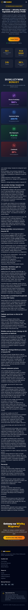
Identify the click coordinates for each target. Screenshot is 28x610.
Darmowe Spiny (4, 565)
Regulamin (3, 578)
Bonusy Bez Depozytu (6, 563)
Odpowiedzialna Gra (5, 574)
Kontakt (2, 572)
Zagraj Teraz (14, 39)
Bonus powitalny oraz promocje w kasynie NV (12, 171)
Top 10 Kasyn (4, 561)
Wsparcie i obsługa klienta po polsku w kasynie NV (13, 182)
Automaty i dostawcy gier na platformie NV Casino (13, 172)
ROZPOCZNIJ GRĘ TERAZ (14, 538)
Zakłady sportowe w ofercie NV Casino (10, 177)
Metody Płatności (4, 566)
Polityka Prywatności (5, 576)
